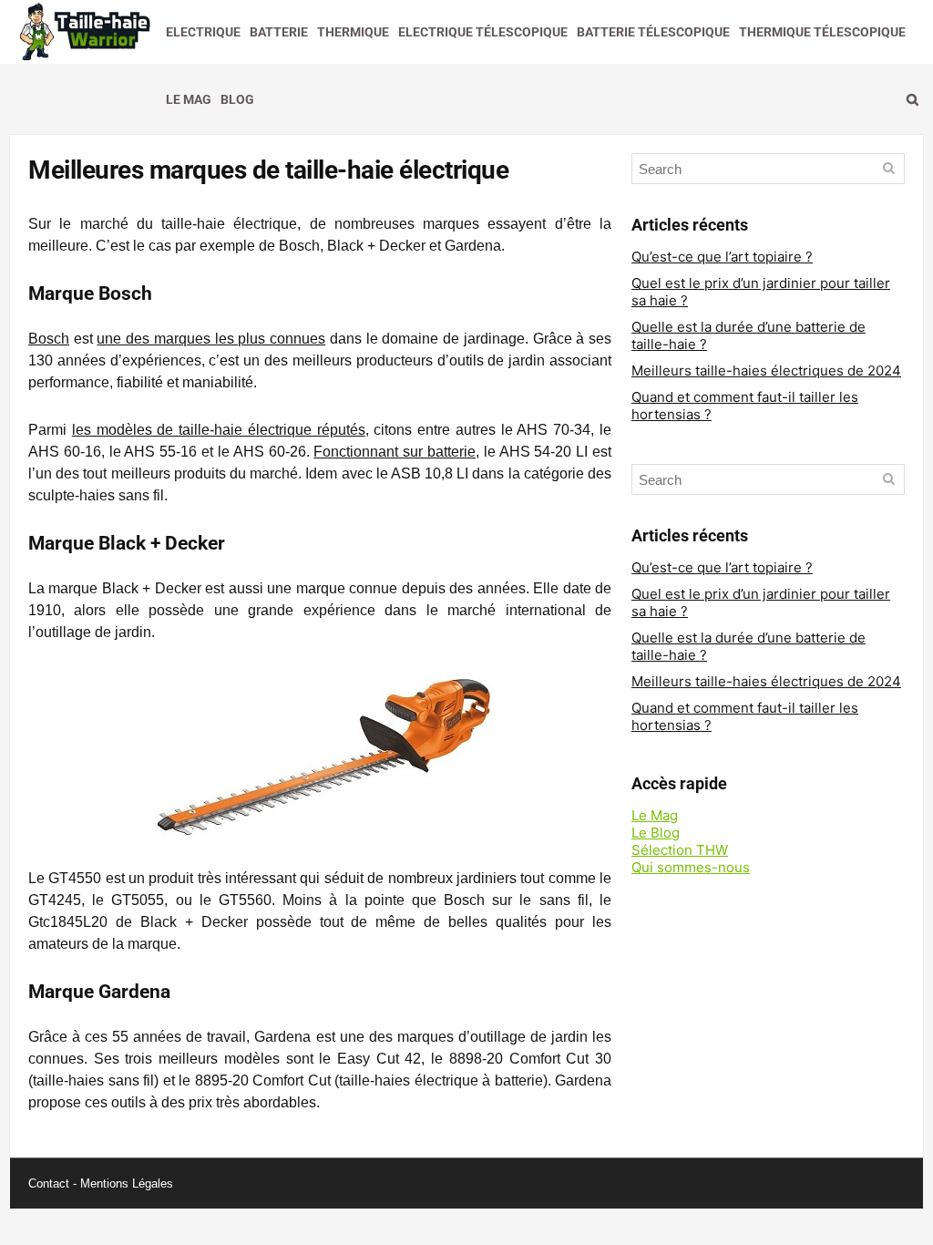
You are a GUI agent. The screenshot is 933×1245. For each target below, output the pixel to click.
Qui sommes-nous (690, 867)
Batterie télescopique (653, 32)
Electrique (203, 32)
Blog (237, 99)
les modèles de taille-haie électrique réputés (218, 429)
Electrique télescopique (483, 32)
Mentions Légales (126, 1183)
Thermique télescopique (822, 32)
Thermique (353, 32)
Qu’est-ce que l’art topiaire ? (722, 256)
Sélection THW (679, 850)
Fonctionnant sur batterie (394, 451)
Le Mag (188, 99)
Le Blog (655, 832)
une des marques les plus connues (211, 338)
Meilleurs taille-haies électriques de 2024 (766, 370)
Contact (48, 1183)
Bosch (48, 338)
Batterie (279, 32)
